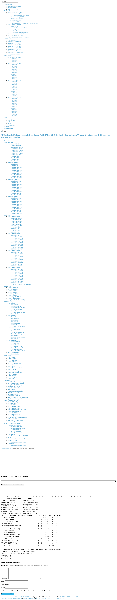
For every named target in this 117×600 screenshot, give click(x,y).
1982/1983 (14, 102)
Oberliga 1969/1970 (16, 178)
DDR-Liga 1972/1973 (17, 255)
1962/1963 (14, 68)
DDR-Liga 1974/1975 (17, 258)
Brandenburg (12, 434)
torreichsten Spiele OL (14, 395)
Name (3, 581)
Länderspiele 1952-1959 (14, 44)
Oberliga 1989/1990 (16, 212)
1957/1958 (14, 58)
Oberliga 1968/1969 (16, 176)
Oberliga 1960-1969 (13, 162)
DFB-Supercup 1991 (14, 408)
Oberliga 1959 (15, 161)
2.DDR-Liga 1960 (13, 295)
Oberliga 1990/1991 (16, 213)
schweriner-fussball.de (29, 598)
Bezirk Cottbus (15, 317)
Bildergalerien (11, 119)
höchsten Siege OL (13, 394)
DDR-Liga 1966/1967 (17, 244)
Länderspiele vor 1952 (14, 43)
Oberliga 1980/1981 (16, 198)
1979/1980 (14, 95)
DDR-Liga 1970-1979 (14, 250)
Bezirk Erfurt (15, 320)
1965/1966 (14, 72)
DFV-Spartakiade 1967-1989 (15, 35)
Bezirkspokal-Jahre (13, 415)
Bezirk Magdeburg (16, 309)
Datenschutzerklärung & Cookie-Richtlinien (19, 597)
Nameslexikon (11, 125)
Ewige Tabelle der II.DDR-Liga (17, 300)
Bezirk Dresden (15, 323)
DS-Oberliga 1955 (16, 155)
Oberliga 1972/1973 (16, 184)
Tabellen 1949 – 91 (16, 426)
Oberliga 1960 (15, 164)
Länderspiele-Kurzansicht (14, 41)
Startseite (7, 141)
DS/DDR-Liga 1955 (16, 226)
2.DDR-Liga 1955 (13, 287)
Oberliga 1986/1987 (16, 207)
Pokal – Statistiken (13, 412)
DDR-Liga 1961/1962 (17, 236)
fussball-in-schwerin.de (42, 598)
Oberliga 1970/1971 (16, 181)
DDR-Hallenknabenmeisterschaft (20, 32)
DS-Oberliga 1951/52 (17, 148)
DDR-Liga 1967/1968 (17, 246)
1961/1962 (14, 66)
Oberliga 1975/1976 (16, 189)
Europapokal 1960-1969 (14, 63)
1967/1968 (14, 75)
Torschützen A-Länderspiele (15, 52)
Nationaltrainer (12, 40)
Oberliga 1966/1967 (16, 173)
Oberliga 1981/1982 (16, 199)
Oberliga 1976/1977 (16, 190)
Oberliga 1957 (15, 158)
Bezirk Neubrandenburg (18, 307)
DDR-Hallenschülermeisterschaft (20, 27)
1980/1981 (14, 99)
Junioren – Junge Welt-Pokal (18, 17)
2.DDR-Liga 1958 (13, 292)
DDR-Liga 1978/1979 (17, 264)
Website (3, 587)
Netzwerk (6, 126)
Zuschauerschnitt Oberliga (15, 391)
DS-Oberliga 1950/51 (17, 147)
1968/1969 (14, 77)
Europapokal (7, 55)
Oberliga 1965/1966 (16, 172)
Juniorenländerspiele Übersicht (16, 12)
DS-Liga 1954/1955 (16, 224)
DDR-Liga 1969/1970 (17, 249)
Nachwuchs (7, 10)
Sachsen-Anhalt (12, 440)
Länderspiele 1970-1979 (14, 48)
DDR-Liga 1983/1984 (17, 273)
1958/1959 (14, 60)
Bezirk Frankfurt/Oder (14, 363)
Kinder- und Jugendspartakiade (16, 34)
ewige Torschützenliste (14, 388)
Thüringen (11, 443)
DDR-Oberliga (8, 142)
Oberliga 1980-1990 (13, 196)
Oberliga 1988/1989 (16, 210)
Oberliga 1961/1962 (16, 165)
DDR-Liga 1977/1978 (17, 263)
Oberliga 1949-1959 (13, 144)
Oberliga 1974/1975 (16, 187)
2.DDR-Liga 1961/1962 (14, 297)
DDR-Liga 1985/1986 (17, 277)
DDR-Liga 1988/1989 (17, 281)
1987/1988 (14, 109)
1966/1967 (14, 74)
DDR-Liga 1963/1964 (17, 239)
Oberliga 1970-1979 (13, 179)
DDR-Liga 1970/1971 (17, 252)
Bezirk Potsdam (15, 310)
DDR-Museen (11, 120)
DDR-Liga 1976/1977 (17, 261)
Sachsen (10, 437)
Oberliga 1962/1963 (16, 167)
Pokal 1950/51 (12, 405)
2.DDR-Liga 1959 (13, 294)
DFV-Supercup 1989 (14, 406)
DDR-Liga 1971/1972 (17, 253)
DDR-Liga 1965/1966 (17, 243)
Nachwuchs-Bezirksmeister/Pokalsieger (18, 37)
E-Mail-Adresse (5, 584)
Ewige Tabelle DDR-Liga (15, 385)
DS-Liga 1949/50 (16, 145)
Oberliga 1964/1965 (16, 170)
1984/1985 (14, 105)
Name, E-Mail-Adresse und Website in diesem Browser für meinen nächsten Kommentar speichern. (30, 591)
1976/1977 (14, 91)
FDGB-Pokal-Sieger (13, 402)
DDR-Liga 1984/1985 (17, 275)
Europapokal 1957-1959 (14, 57)
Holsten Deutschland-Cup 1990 (17, 409)
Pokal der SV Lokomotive (15, 420)
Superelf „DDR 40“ (13, 392)
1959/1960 (14, 61)
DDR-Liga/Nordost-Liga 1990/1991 (21, 284)
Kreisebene (7, 355)
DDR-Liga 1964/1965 (17, 241)
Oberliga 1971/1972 (16, 182)
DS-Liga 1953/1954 (16, 222)
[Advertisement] (58, 462)
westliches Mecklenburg (14, 425)
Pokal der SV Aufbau (14, 422)
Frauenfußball (8, 4)
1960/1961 (14, 65)
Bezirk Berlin (15, 354)
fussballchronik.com (6, 598)
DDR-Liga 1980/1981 (17, 269)
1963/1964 (14, 69)
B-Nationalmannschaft (14, 54)
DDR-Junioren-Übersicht (14, 14)
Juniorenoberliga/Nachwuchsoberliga (21, 15)
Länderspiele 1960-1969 (14, 46)
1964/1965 (14, 71)
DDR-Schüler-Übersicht (14, 24)
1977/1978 (14, 92)
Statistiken (7, 380)
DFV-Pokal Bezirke (16, 29)
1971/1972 (14, 83)
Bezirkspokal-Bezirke (14, 414)
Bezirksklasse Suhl (16, 349)
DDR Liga (7, 215)
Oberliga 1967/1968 (16, 175)
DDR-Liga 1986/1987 (17, 278)
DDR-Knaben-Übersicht (14, 31)
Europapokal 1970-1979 (14, 80)
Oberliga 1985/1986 (16, 205)
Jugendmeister (15, 21)
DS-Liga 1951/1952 (16, 219)
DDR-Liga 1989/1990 (17, 283)
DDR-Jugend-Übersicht (14, 20)
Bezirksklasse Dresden (17, 348)
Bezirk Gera (14, 321)
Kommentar (4, 578)
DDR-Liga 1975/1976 (17, 260)
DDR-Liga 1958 (15, 230)
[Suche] (1, 131)
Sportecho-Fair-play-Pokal (15, 399)
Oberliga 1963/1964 (16, 168)
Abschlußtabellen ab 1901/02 (19, 436)
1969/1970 (14, 78)
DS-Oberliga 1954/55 (17, 153)
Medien (6, 117)
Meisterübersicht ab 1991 (18, 439)
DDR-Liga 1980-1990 (14, 267)
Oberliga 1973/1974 (16, 185)
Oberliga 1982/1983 (16, 201)
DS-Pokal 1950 (12, 403)
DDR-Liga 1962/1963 (17, 238)
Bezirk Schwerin (16, 306)
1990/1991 (14, 114)
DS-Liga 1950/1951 (16, 218)
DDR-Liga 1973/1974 (17, 256)
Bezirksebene (8, 301)
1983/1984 (14, 103)
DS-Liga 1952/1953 (16, 221)
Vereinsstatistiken (16, 431)
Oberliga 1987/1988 (16, 209)
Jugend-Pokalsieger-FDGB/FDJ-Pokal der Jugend (24, 23)
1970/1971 (14, 82)
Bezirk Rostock (15, 304)
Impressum (4, 597)
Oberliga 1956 (15, 156)
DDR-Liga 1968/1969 (17, 247)
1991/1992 (14, 115)
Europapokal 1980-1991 (14, 97)
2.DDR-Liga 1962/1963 (14, 298)
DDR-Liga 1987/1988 (17, 280)
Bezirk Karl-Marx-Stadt (18, 326)
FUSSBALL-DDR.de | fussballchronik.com (72, 597)
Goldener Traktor (13, 419)
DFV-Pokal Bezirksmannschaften (17, 417)
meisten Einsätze (12, 389)
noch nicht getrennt (13, 352)
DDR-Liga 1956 (15, 227)
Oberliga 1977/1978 (16, 192)
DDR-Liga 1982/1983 (17, 272)
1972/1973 (14, 85)
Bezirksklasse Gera (16, 346)
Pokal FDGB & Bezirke (11, 400)
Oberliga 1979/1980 (16, 195)
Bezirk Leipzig (15, 318)
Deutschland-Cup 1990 (14, 411)
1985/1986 (14, 106)
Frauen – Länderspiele (14, 9)
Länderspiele (7, 38)
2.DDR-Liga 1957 (13, 290)
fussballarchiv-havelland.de (56, 598)
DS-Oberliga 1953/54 (17, 151)
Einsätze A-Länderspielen (14, 51)
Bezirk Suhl (14, 324)
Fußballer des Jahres (14, 386)
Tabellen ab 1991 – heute (18, 428)
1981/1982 (14, 100)
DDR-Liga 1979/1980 (17, 266)
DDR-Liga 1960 (15, 235)
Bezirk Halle (14, 314)
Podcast (10, 122)
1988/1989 (14, 111)
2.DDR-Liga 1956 (13, 289)
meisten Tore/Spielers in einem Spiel (18, 397)
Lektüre (10, 123)
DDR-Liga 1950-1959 (14, 216)
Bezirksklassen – (12, 327)
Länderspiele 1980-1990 (14, 49)
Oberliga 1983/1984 (16, 202)
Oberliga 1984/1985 (16, 204)
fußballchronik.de (17, 598)
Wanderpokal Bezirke (17, 18)
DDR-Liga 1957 (15, 229)
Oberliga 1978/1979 (16, 193)
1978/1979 (14, 94)
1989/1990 (14, 112)
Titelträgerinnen (12, 7)
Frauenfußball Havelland (14, 6)
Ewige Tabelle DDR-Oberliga (16, 382)
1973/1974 (14, 86)
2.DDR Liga (7, 286)
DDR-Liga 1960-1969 (14, 233)
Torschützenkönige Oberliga (16, 383)
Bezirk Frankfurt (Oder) (18, 312)
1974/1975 (14, 88)
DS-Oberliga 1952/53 (17, 150)
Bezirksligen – (12, 303)
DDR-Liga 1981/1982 (17, 270)
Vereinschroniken (16, 429)
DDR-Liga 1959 (15, 232)
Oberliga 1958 (15, 159)
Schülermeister (15, 26)
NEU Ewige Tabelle (16, 432)
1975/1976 (14, 89)
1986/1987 (14, 108)
